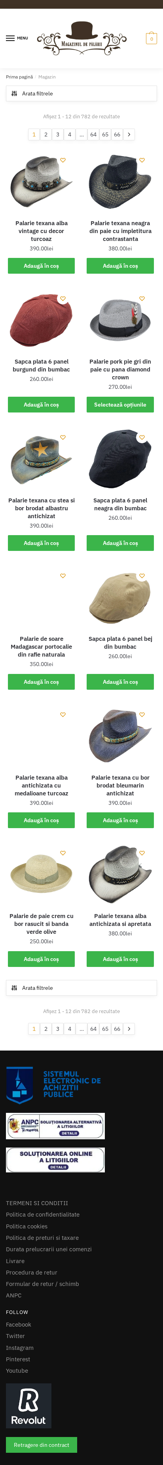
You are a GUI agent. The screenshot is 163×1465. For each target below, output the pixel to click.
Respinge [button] (138, 25)
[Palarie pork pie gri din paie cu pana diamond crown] (120, 375)
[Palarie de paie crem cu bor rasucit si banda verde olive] (41, 930)
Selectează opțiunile (120, 459)
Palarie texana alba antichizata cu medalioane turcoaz (41, 840)
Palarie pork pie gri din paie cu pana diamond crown (120, 425)
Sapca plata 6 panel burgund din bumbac (41, 421)
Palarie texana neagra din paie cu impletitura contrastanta (120, 286)
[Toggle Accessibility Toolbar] (14, 1446)
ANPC (13, 1366)
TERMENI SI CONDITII (37, 1274)
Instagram (20, 1418)
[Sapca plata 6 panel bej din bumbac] (120, 653)
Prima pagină (19, 116)
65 (105, 189)
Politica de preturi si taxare (42, 1308)
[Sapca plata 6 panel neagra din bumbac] (120, 514)
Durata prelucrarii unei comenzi (49, 1320)
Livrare (15, 1332)
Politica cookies (26, 1297)
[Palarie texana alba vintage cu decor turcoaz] (41, 236)
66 (117, 189)
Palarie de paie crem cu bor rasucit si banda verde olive (41, 979)
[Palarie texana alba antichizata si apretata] (120, 930)
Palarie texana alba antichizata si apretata (120, 975)
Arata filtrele (37, 132)
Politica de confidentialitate (43, 1286)
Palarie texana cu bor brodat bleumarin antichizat (120, 840)
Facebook (18, 1395)
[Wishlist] (63, 215)
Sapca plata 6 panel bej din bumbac (120, 698)
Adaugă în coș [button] (41, 321)
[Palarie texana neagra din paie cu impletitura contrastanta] (120, 236)
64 (93, 189)
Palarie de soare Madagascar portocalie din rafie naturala (41, 702)
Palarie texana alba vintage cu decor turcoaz (41, 286)
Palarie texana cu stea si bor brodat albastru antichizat (41, 563)
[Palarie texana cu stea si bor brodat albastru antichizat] (41, 514)
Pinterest (18, 1430)
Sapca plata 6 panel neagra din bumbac (120, 559)
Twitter (15, 1407)
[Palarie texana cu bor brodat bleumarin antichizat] (120, 791)
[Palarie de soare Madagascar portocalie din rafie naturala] (41, 653)
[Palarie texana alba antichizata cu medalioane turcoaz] (41, 791)
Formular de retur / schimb (42, 1355)
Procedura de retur (31, 1343)
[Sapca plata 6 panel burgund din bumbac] (41, 375)
